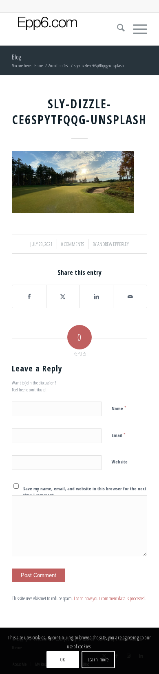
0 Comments (72, 244)
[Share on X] (63, 296)
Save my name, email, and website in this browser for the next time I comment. (84, 491)
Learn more (98, 659)
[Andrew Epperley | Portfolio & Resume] (66, 29)
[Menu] (136, 29)
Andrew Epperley (113, 244)
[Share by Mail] (129, 296)
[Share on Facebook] (29, 296)
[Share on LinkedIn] (96, 296)
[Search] (117, 29)
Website (120, 462)
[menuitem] (117, 29)
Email (119, 435)
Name (119, 408)
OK (62, 659)
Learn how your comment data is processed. (110, 598)
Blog (16, 57)
